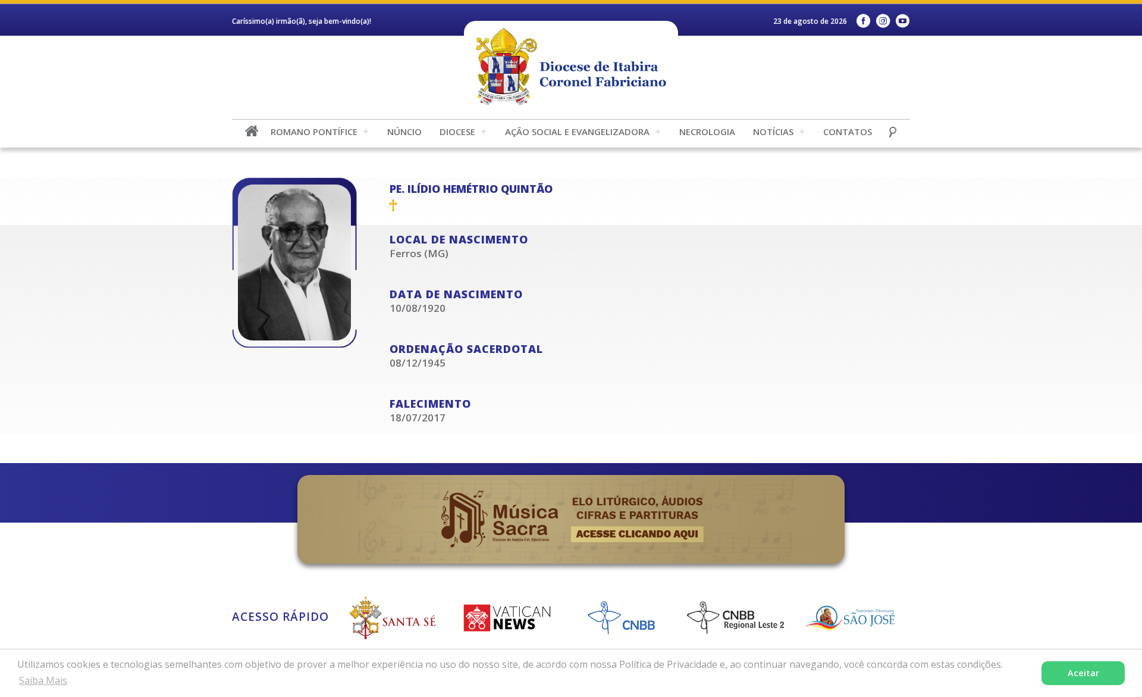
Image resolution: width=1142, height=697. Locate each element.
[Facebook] (863, 21)
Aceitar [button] (1083, 673)
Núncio (404, 131)
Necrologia (707, 131)
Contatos (847, 131)
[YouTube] (902, 21)
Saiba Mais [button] (43, 680)
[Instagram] (883, 21)
